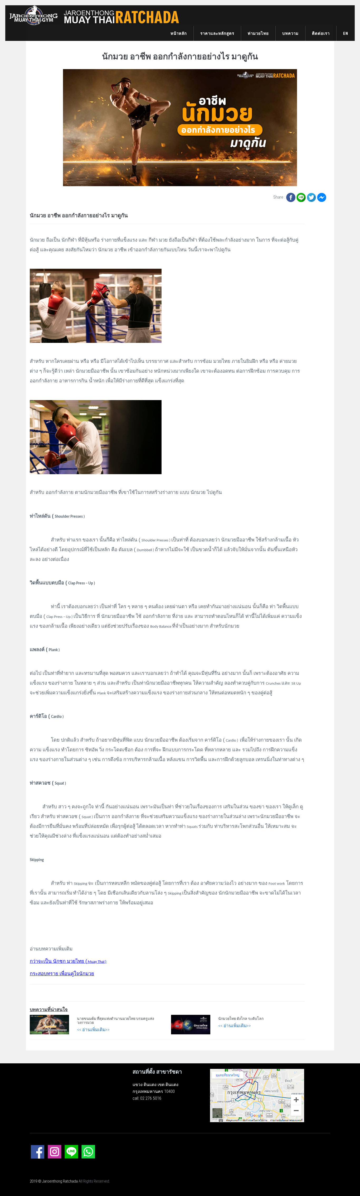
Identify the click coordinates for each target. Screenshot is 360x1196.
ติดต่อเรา (321, 33)
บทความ (290, 33)
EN (345, 33)
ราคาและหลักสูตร (217, 33)
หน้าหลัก (179, 33)
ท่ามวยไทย (258, 33)
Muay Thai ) (68, 962)
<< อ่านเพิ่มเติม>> (93, 1029)
